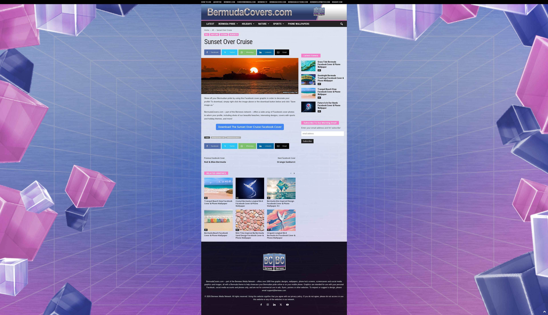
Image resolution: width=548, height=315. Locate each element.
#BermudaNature (218, 137)
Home (206, 30)
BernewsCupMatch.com (320, 2)
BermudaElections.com (298, 2)
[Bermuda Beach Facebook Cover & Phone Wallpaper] (218, 220)
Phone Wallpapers (298, 23)
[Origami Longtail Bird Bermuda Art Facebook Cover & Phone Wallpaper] (281, 220)
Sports (277, 23)
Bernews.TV (262, 2)
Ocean (224, 34)
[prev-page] (291, 173)
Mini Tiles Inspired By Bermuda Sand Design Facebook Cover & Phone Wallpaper (250, 235)
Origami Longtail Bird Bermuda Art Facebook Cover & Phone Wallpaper (281, 235)
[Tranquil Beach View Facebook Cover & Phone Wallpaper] (218, 188)
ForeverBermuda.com (246, 2)
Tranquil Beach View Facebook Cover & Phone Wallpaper (218, 202)
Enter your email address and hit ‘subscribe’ (321, 128)
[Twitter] (281, 305)
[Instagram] (267, 305)
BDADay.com (337, 2)
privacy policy (296, 296)
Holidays (247, 23)
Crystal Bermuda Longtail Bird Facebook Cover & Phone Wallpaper (249, 203)
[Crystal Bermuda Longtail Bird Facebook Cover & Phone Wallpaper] (250, 188)
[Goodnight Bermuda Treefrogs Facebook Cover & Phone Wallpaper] (308, 79)
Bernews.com (229, 2)
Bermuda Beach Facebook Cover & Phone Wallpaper (216, 234)
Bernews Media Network (245, 281)
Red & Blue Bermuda (215, 161)
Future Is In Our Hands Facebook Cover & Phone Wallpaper (329, 105)
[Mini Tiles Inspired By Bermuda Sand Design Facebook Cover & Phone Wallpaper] (250, 220)
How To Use (206, 2)
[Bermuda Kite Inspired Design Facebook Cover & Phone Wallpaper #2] (281, 188)
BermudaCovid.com (278, 2)
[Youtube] (287, 305)
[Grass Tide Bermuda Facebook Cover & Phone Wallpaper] (308, 66)
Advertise (217, 2)
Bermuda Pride (226, 23)
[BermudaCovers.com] (274, 12)
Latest (210, 23)
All (213, 30)
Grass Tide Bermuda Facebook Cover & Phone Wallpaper (329, 64)
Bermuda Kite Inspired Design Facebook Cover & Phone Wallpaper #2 (280, 203)
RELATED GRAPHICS (216, 173)
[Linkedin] (274, 305)
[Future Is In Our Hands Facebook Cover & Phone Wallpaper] (308, 107)
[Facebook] (261, 305)
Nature (262, 23)
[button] (341, 24)
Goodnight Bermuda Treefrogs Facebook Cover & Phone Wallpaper (331, 78)
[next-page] (294, 173)
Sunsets (234, 34)
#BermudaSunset (233, 137)
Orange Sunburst (286, 161)
